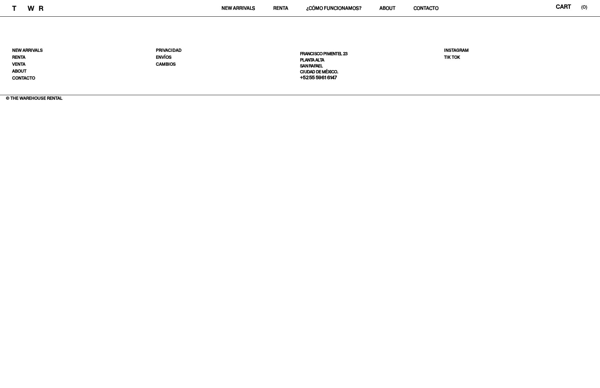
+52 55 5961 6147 (318, 77)
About (387, 8)
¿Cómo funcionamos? (333, 8)
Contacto (426, 8)
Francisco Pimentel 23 (323, 53)
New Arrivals (238, 8)
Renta (280, 8)
